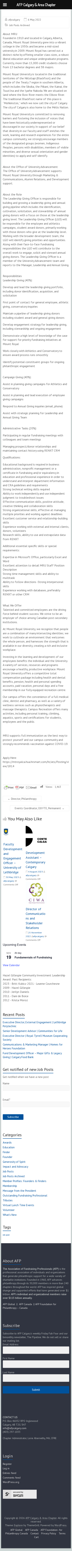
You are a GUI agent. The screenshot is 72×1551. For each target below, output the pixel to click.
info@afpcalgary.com (14, 1428)
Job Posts (8, 1171)
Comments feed (11, 1477)
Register (7, 1464)
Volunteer (9, 1210)
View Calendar (11, 965)
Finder (6, 1152)
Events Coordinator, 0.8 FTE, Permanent (39, 808)
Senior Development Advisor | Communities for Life (32, 1031)
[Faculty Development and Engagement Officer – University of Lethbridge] (14, 827)
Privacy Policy (48, 1533)
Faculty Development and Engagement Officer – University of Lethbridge (12, 858)
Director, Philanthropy (22, 799)
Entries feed (9, 1473)
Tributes (8, 1200)
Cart (36, 1537)
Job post (6, 1235)
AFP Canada (25, 1304)
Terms (62, 1533)
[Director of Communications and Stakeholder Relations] (36, 884)
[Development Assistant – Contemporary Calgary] (36, 827)
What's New (10, 1215)
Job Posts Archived (19, 25)
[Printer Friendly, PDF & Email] (20, 787)
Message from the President (19, 1190)
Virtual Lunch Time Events (18, 1205)
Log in (6, 1468)
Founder (7, 1157)
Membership (10, 1186)
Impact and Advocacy (15, 1166)
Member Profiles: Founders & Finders (24, 1181)
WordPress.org (11, 1482)
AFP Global (9, 1304)
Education (9, 1147)
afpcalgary (14, 19)
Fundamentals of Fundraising (33, 957)
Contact (34, 1533)
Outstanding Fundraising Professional (25, 1195)
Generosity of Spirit (14, 1162)
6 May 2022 (34, 19)
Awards (7, 1142)
